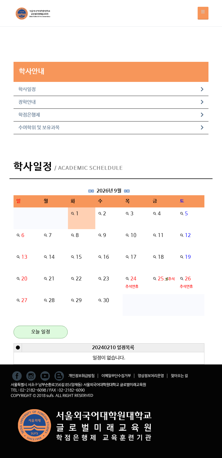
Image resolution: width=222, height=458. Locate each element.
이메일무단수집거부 (116, 376)
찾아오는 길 (179, 376)
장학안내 (27, 102)
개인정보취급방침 (81, 376)
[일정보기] (72, 213)
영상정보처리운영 (151, 376)
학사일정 (27, 89)
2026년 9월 (109, 191)
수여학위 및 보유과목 (39, 127)
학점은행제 (29, 115)
